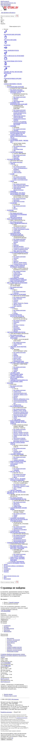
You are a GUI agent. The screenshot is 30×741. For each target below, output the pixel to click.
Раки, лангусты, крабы (19, 250)
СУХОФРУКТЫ (14, 531)
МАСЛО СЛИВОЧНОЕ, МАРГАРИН (17, 377)
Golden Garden (17, 506)
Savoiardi (15, 130)
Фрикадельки (17, 329)
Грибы (15, 417)
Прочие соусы (17, 404)
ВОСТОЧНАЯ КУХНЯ (16, 406)
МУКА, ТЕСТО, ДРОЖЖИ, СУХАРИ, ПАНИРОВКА (18, 479)
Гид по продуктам (12, 641)
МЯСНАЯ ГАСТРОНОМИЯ (18, 294)
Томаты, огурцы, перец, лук (21, 435)
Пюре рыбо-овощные (19, 187)
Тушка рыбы (16, 230)
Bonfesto (15, 355)
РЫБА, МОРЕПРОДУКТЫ (14, 219)
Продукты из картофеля (19, 529)
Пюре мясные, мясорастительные (18, 189)
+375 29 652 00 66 (5, 611)
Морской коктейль (18, 246)
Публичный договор (12, 651)
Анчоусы (15, 258)
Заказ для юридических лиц (8, 2)
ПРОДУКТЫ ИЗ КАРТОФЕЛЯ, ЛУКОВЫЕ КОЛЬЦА (19, 520)
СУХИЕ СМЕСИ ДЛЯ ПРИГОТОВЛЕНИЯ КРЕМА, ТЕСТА (18, 136)
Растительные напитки (19, 539)
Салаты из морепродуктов (20, 249)
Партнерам (7, 630)
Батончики (16, 200)
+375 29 (5, 5)
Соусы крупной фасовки (20, 400)
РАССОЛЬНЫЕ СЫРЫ (16, 374)
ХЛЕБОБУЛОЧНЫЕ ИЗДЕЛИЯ (15, 542)
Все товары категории (16, 89)
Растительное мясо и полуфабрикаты (19, 537)
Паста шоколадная (18, 101)
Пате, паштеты (17, 306)
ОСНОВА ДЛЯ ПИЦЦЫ (17, 561)
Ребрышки (16, 322)
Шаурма (15, 330)
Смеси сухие (16, 171)
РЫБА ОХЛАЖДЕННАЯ (17, 281)
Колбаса (15, 301)
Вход (2, 4)
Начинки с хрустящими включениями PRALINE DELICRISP (20, 123)
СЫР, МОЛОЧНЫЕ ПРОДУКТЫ (16, 332)
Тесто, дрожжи (17, 487)
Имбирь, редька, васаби (19, 410)
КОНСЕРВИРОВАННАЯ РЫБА (19, 252)
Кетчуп (15, 397)
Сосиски (15, 300)
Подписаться (4, 619)
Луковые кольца (17, 528)
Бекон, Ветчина (17, 298)
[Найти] (17, 16)
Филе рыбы (16, 232)
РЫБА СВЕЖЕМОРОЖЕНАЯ (18, 223)
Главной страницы (14, 602)
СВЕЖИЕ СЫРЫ (15, 372)
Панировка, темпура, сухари (21, 486)
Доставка (6, 570)
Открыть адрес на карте (10, 695)
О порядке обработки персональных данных (13, 654)
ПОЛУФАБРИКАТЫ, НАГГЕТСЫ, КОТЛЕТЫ (17, 315)
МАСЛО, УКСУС (15, 471)
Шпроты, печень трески (20, 262)
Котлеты (15, 326)
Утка (14, 311)
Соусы (15, 449)
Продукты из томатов (19, 438)
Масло (15, 477)
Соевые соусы (17, 391)
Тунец (15, 259)
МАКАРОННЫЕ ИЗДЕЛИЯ (18, 461)
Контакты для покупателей (14, 650)
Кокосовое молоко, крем (20, 415)
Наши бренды (11, 642)
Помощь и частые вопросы (14, 648)
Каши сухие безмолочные (20, 179)
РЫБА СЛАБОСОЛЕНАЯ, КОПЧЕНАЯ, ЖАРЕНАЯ (17, 266)
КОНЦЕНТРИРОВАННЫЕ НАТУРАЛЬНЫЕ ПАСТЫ (18, 132)
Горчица (15, 396)
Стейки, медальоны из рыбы (21, 229)
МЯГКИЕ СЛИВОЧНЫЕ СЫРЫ (19, 362)
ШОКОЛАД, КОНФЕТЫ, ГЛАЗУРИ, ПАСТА (17, 91)
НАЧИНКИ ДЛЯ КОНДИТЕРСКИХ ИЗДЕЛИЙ (18, 103)
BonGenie (16, 158)
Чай (14, 207)
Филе (14, 323)
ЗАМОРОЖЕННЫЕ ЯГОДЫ (18, 499)
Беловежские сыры (18, 361)
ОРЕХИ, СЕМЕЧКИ (16, 490)
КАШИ (12, 174)
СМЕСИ (12, 163)
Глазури (15, 99)
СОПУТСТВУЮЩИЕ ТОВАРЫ (16, 563)
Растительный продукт (19, 541)
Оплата (6, 567)
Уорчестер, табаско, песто (20, 394)
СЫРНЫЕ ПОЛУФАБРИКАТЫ (19, 380)
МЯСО (12, 288)
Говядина (16, 293)
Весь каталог (10, 638)
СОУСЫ (12, 387)
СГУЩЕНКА (14, 139)
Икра (14, 243)
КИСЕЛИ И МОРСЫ (16, 217)
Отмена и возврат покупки (14, 647)
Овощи (15, 515)
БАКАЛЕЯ (10, 383)
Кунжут (15, 458)
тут (12, 738)
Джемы (15, 147)
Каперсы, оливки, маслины (20, 433)
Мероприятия (7, 631)
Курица (15, 313)
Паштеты (15, 261)
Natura (15, 354)
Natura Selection (17, 343)
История (6, 627)
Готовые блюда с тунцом (20, 264)
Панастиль (16, 503)
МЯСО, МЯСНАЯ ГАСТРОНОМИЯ (17, 282)
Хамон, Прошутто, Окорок (20, 303)
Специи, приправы (18, 460)
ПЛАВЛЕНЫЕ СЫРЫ (16, 381)
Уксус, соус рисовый (19, 476)
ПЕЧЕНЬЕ (13, 126)
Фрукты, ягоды (17, 431)
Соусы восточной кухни (20, 393)
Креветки (16, 245)
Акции (6, 564)
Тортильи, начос (17, 555)
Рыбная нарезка (17, 274)
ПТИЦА (12, 307)
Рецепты (6, 571)
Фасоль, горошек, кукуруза (20, 432)
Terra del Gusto (17, 356)
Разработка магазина (6, 712)
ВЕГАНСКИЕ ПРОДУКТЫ (17, 532)
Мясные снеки (17, 304)
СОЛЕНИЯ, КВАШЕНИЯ (17, 518)
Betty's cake (16, 156)
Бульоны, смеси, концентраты (17, 451)
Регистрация (7, 4)
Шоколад (15, 98)
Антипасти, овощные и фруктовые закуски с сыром (21, 440)
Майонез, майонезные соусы (21, 399)
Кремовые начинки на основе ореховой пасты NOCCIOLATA (19, 113)
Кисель (15, 208)
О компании (7, 568)
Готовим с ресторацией (13, 640)
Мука (14, 489)
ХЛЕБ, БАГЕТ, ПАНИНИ (17, 557)
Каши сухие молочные (19, 178)
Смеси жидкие (17, 172)
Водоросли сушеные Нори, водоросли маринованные (20, 412)
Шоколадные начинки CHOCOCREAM (19, 116)
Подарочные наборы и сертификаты (14, 566)
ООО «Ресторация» (13, 699)
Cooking (15, 370)
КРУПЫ (12, 465)
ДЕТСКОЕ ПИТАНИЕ (13, 159)
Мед (14, 150)
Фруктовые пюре (18, 149)
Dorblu (15, 345)
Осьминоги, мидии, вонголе (21, 248)
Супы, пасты (16, 419)
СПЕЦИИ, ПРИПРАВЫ (17, 454)
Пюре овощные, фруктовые (21, 185)
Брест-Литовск (17, 359)
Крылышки (16, 327)
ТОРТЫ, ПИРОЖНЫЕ (16, 152)
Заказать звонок (8, 694)
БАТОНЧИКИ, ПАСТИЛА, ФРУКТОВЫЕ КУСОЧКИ (17, 193)
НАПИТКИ (13, 203)
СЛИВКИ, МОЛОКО (16, 375)
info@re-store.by (5, 1)
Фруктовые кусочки (18, 201)
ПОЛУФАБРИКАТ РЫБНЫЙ (18, 280)
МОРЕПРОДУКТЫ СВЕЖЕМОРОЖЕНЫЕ (16, 234)
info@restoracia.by (5, 681)
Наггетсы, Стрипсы (18, 325)
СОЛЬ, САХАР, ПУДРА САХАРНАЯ (16, 463)
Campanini (16, 470)
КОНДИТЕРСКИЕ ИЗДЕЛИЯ (15, 86)
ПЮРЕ (12, 181)
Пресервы (16, 277)
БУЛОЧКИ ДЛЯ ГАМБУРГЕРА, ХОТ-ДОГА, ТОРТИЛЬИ (19, 547)
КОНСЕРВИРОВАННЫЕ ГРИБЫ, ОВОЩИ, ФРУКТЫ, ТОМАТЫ (18, 422)
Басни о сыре (17, 358)
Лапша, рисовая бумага (19, 416)
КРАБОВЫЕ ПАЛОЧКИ (17, 278)
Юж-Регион (16, 505)
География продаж (9, 628)
